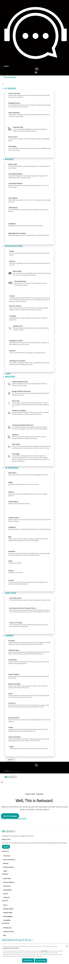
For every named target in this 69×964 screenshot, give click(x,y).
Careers (10, 727)
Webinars (11, 492)
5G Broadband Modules (15, 174)
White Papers (12, 473)
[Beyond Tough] (10, 273)
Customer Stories (13, 518)
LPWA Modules (13, 208)
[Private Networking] (10, 283)
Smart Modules (13, 198)
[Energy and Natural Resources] (9, 393)
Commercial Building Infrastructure (23, 425)
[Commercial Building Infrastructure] (9, 427)
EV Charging (15, 454)
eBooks (10, 482)
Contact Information (14, 737)
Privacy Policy (44, 951)
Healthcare (15, 435)
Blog (9, 537)
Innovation (11, 640)
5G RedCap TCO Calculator (17, 361)
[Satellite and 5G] (10, 328)
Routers (11, 251)
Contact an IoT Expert (15, 623)
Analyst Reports (13, 501)
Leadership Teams (13, 650)
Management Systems (16, 341)
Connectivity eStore (15, 598)
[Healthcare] (9, 437)
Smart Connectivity (14, 93)
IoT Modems (12, 224)
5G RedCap (12, 316)
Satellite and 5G (18, 326)
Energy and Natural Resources (21, 391)
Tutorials (11, 580)
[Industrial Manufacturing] (9, 384)
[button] (67, 946)
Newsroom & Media (14, 684)
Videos (10, 561)
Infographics (12, 527)
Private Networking (20, 281)
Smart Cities (15, 401)
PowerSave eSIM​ (18, 127)
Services (11, 296)
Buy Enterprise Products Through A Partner (22, 608)
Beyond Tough (17, 271)
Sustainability (12, 660)
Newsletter (11, 551)
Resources (6, 923)
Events (10, 693)
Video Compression (14, 113)
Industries (12, 351)
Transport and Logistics (19, 410)
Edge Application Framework (17, 233)
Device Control (12, 137)
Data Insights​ (12, 146)
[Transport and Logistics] (9, 412)
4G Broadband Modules (15, 183)
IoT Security (12, 703)
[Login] (35, 69)
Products (5, 851)
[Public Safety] (9, 446)
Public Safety (16, 444)
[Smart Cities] (9, 403)
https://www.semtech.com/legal (11, 948)
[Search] (35, 73)
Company (5, 874)
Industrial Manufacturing (19, 382)
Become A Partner (13, 718)
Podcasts (11, 571)
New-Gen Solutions (15, 306)
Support (11, 746)
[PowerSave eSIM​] (9, 129)
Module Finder (12, 164)
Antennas (12, 261)
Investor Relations (13, 674)
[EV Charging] (9, 456)
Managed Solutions (14, 103)
